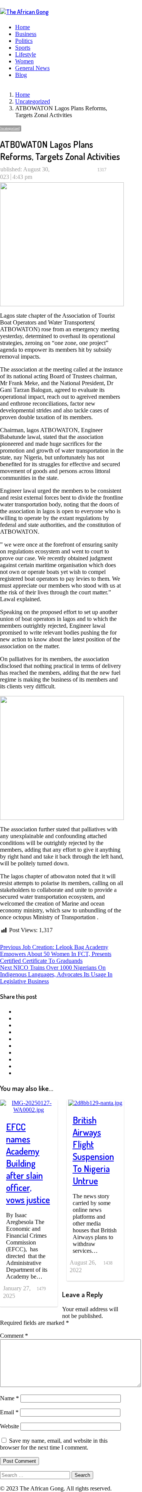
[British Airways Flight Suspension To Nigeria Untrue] (95, 1103)
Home (22, 27)
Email (9, 1412)
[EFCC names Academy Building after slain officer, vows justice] (29, 1103)
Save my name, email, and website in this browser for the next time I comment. (54, 1444)
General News (32, 68)
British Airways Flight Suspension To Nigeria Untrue (93, 1150)
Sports (22, 47)
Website (9, 1426)
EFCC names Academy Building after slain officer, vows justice (28, 1163)
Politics (24, 41)
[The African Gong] (24, 12)
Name (9, 1398)
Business (25, 34)
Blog (21, 75)
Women (24, 61)
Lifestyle (25, 54)
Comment (14, 1335)
